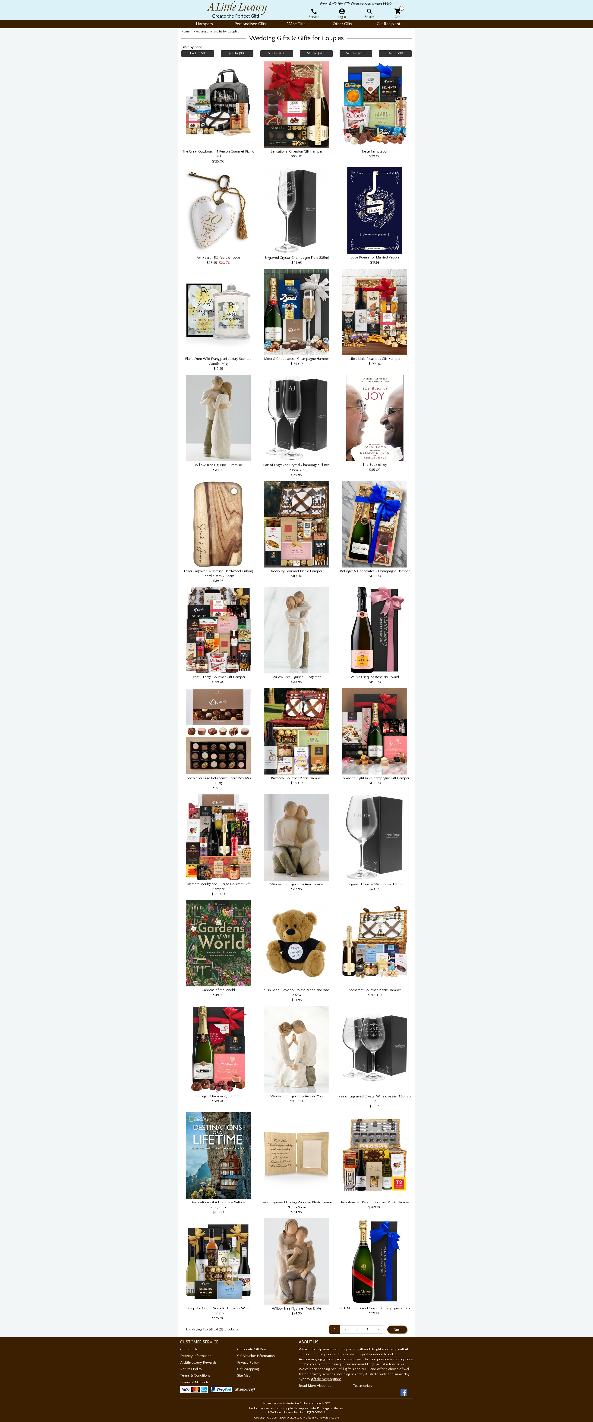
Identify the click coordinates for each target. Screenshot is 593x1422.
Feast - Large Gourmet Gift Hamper (218, 677)
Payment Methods (194, 1382)
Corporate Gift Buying (253, 1349)
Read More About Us (315, 1386)
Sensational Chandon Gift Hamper (296, 151)
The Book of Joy (375, 465)
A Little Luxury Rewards (198, 1363)
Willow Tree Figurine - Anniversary (296, 884)
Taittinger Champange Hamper (218, 1096)
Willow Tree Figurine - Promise (218, 465)
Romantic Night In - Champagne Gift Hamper (375, 778)
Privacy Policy (248, 1363)
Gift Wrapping (248, 1369)
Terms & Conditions (195, 1375)
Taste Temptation (374, 151)
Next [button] (397, 1329)
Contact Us (188, 1349)
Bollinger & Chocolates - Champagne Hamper (375, 571)
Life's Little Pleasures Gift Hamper (375, 359)
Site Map (244, 1375)
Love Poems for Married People (374, 257)
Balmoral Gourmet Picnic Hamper (296, 778)
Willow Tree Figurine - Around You (296, 1096)
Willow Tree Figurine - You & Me (296, 1308)
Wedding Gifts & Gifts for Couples (216, 31)
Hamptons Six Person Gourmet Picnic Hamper (375, 1202)
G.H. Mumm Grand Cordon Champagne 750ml (374, 1308)
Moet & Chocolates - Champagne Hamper (296, 359)
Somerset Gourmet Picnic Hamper (375, 990)
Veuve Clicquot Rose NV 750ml (375, 677)
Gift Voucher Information (256, 1356)
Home (185, 31)
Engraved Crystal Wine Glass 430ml (374, 884)
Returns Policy (191, 1369)
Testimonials (362, 1386)
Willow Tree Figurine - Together (296, 677)
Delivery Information (195, 1356)
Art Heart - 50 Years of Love (218, 258)
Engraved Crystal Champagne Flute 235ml (297, 258)
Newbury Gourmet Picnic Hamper (296, 571)
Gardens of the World (218, 990)
